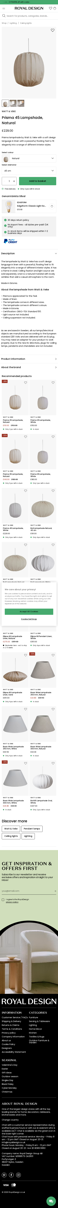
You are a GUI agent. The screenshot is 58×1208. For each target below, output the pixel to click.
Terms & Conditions (12, 1029)
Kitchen (33, 1033)
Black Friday (8, 1084)
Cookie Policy (8, 1044)
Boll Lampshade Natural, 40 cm (41, 529)
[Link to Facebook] (11, 1174)
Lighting (33, 1025)
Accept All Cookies (29, 611)
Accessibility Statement (14, 1052)
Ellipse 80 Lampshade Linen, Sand (12, 694)
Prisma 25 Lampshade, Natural (13, 421)
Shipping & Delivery (11, 1021)
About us (6, 1040)
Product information (13, 359)
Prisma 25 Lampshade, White (40, 421)
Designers (7, 1048)
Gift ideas (6, 1073)
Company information (13, 1037)
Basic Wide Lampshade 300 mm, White (13, 802)
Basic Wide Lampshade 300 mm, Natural (40, 748)
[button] (50, 8)
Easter (5, 1069)
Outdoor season (10, 1076)
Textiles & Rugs (36, 1037)
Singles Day (7, 1080)
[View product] (29, 206)
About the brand (11, 367)
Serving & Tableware (39, 1021)
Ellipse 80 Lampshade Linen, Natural (12, 637)
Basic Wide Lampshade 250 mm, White (13, 748)
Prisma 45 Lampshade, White (13, 529)
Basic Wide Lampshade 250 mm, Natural (40, 694)
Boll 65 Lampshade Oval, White (41, 802)
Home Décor (35, 1029)
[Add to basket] (52, 206)
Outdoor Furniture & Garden (39, 1041)
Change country (10, 1119)
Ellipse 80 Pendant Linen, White (41, 637)
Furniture (33, 1017)
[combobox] (29, 158)
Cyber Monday (9, 1088)
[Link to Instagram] (18, 1174)
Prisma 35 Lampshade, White (40, 475)
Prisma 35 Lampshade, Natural (13, 475)
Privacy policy (9, 1033)
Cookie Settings (29, 619)
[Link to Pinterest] (4, 1174)
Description (8, 253)
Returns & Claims (10, 1025)
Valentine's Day (9, 1065)
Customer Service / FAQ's (15, 1017)
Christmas (7, 1092)
